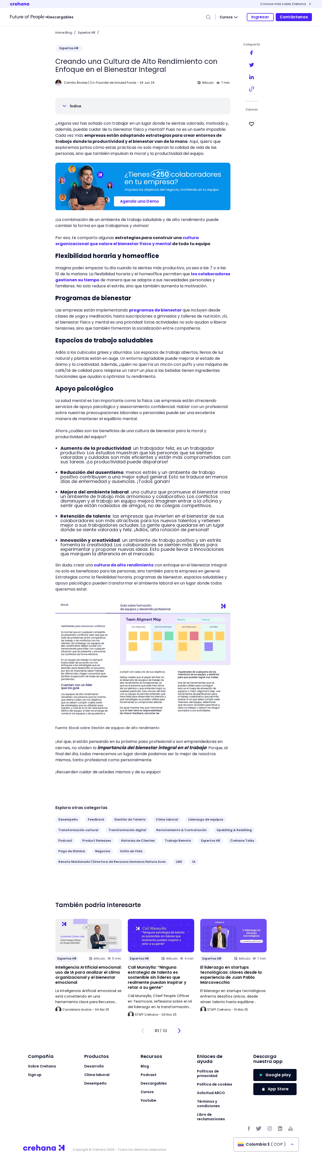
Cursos (226, 17)
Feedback (96, 819)
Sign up (35, 1074)
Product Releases (96, 840)
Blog (145, 1066)
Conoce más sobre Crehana (283, 4)
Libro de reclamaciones (211, 1117)
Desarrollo (94, 1066)
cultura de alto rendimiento (124, 565)
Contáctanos (294, 17)
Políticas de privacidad (208, 1073)
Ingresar (260, 17)
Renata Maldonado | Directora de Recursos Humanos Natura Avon (112, 862)
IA (193, 862)
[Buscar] (208, 17)
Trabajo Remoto (178, 840)
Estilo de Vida (131, 851)
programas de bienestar (155, 310)
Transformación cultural (78, 830)
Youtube (148, 1100)
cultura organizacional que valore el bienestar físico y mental (127, 241)
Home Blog (63, 32)
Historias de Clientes (138, 840)
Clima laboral (167, 819)
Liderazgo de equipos (205, 819)
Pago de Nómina (71, 851)
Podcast (65, 840)
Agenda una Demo (139, 201)
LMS (179, 862)
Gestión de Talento (130, 819)
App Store (278, 1089)
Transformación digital (127, 830)
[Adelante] (179, 1031)
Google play (278, 1075)
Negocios (102, 851)
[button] (142, 106)
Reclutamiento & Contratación (181, 830)
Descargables (60, 17)
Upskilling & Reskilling (234, 830)
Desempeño (68, 819)
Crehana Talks (242, 840)
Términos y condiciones (208, 1103)
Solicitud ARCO (211, 1092)
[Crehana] (28, 17)
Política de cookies (214, 1084)
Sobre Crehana (42, 1066)
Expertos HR (86, 32)
